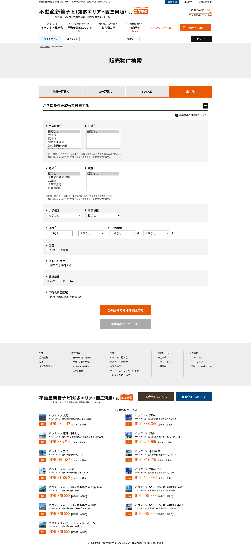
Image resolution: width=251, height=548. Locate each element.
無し (73, 281)
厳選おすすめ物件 (119, 361)
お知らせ (114, 353)
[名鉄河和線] (64, 188)
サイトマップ (196, 361)
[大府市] (64, 135)
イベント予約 (164, 361)
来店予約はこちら (156, 397)
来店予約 (188, 1)
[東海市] (64, 138)
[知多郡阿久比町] (64, 146)
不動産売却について (79, 28)
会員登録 (43, 357)
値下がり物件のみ (61, 265)
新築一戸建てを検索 (82, 357)
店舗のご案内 (200, 9)
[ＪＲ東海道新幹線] (64, 177)
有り (63, 281)
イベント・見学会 (52, 28)
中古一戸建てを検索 (82, 361)
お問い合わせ (205, 1)
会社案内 (194, 353)
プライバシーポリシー (201, 366)
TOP (41, 353)
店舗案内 (162, 366)
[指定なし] (64, 131)
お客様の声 (108, 28)
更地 (52, 250)
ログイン (43, 361)
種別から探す (197, 28)
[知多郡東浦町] (64, 142)
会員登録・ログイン (194, 397)
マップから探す (164, 28)
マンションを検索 (81, 366)
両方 (52, 281)
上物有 (64, 250)
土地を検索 (78, 370)
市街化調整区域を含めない (66, 297)
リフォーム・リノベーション (124, 370)
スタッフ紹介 (196, 357)
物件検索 (75, 353)
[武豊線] (64, 181)
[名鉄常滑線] (64, 184)
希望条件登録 (46, 366)
